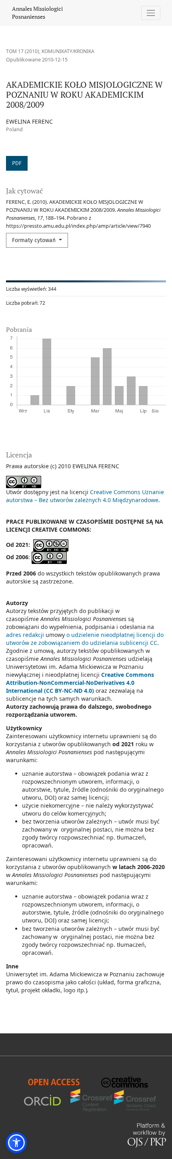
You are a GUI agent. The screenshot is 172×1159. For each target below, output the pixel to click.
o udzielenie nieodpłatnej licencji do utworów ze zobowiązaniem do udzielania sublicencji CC (85, 639)
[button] (16, 1142)
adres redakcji (25, 635)
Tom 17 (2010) (22, 51)
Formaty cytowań (34, 240)
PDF (17, 163)
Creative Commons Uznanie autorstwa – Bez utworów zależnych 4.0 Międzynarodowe (85, 496)
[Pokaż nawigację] (151, 13)
